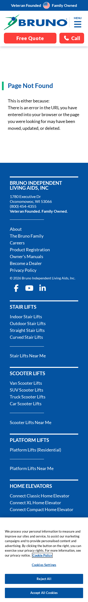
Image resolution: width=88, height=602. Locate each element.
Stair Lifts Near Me (28, 355)
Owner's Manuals (26, 256)
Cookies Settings (44, 565)
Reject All (44, 579)
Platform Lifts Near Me (32, 468)
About (16, 229)
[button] (77, 24)
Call (75, 38)
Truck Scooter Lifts (27, 396)
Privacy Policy (23, 270)
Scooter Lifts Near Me (30, 422)
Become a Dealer (26, 263)
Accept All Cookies (44, 593)
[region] (44, 559)
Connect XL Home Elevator (35, 502)
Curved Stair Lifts (26, 337)
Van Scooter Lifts (26, 383)
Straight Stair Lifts (27, 330)
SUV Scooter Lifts (26, 390)
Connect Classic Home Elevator (39, 495)
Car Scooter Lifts (26, 403)
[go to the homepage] (35, 22)
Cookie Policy (42, 555)
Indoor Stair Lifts (26, 316)
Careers (17, 242)
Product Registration (30, 249)
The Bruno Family (27, 236)
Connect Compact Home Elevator (41, 509)
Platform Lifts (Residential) (35, 449)
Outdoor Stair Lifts (28, 323)
